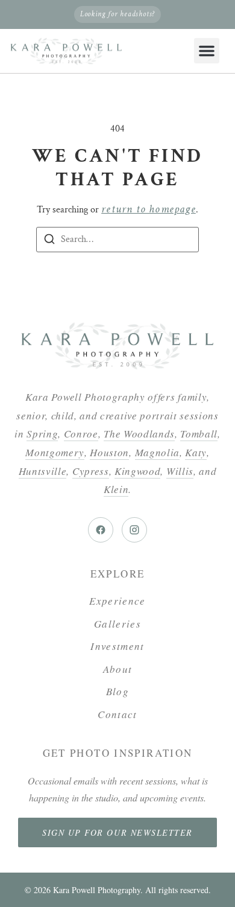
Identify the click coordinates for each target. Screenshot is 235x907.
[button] (206, 50)
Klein (116, 489)
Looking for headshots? (117, 14)
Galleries (117, 624)
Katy (196, 452)
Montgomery (54, 452)
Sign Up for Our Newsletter (117, 832)
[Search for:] (117, 239)
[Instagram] (134, 530)
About (118, 669)
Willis (179, 471)
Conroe (81, 434)
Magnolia (157, 452)
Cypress (90, 471)
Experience (117, 601)
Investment (117, 646)
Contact (117, 714)
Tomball (199, 434)
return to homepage (148, 209)
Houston (109, 452)
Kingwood (137, 471)
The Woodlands (139, 434)
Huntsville (43, 471)
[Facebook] (100, 530)
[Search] (49, 241)
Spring (42, 434)
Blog (117, 691)
